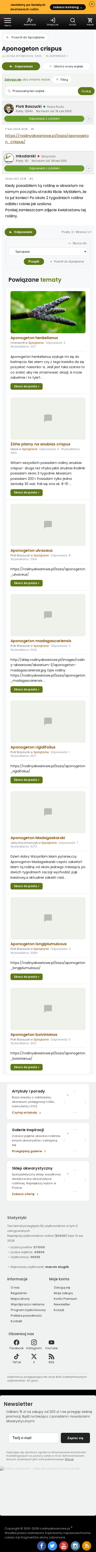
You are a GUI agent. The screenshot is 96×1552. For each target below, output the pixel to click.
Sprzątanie (36, 343)
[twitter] (53, 1550)
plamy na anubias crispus (40, 444)
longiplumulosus (38, 944)
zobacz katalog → (67, 7)
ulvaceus (31, 550)
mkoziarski (26, 156)
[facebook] (41, 1546)
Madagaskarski (37, 838)
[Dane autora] (89, 119)
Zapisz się (75, 1438)
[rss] (86, 1550)
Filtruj (64, 79)
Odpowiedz (23, 66)
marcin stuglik (57, 1267)
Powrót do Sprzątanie (28, 37)
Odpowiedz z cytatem (44, 119)
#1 (32, 129)
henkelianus (34, 338)
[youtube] (64, 1550)
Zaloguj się (12, 79)
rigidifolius (32, 747)
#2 (31, 179)
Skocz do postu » (26, 386)
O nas (15, 1287)
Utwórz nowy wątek (68, 66)
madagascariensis (40, 641)
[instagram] (76, 1550)
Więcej (69, 1459)
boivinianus (33, 1034)
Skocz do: (80, 243)
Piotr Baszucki (28, 106)
